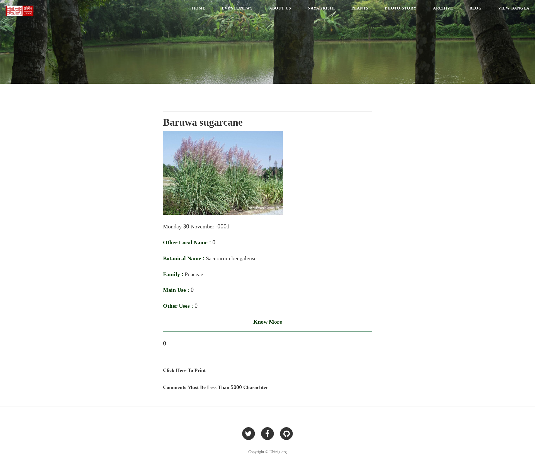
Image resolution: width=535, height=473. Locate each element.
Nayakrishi (321, 8)
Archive (443, 8)
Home (198, 8)
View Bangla (513, 8)
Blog (476, 8)
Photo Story (401, 8)
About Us (280, 8)
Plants (359, 8)
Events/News (237, 8)
